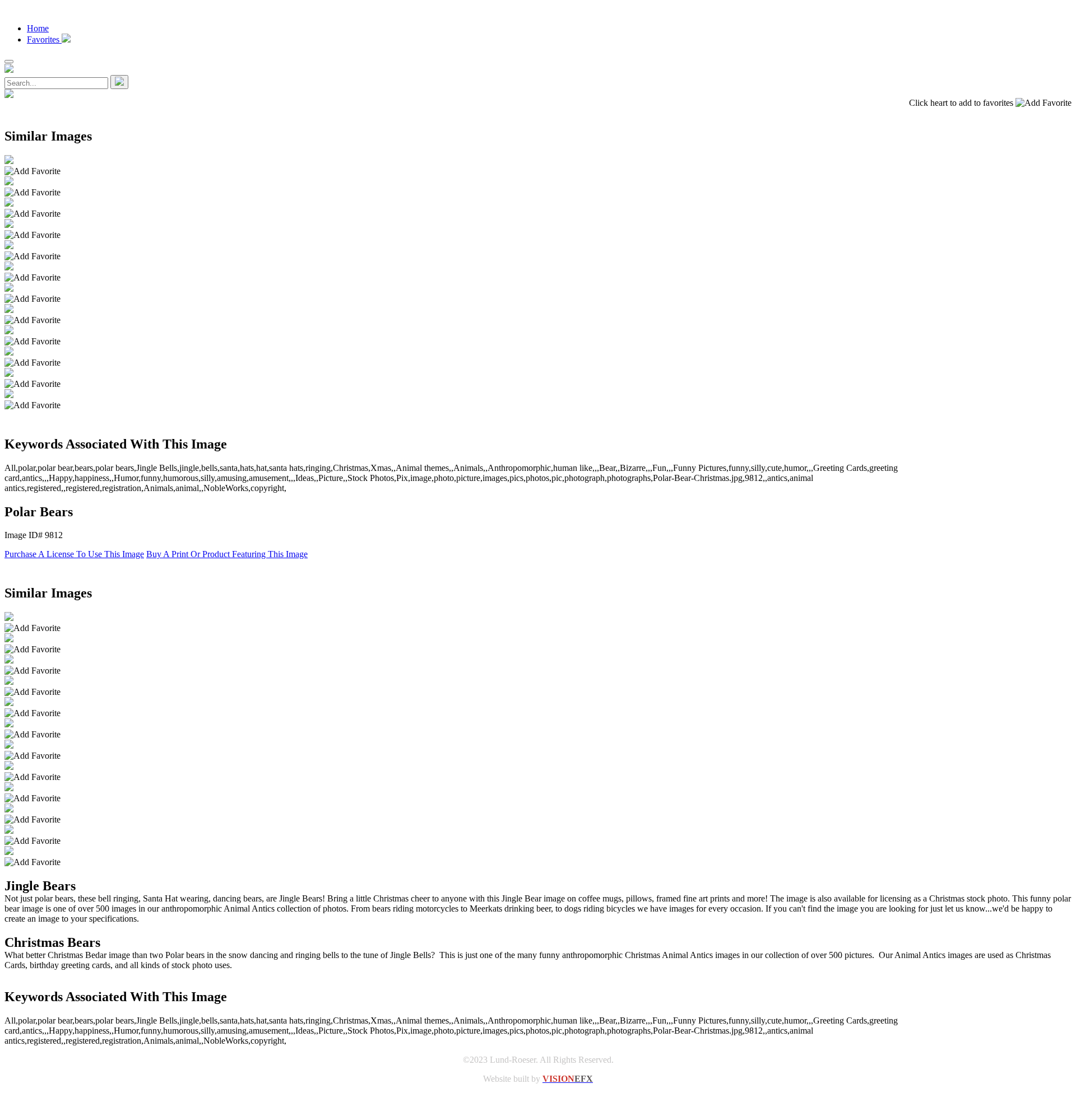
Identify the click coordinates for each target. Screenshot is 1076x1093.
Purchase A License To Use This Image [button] (74, 554)
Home (38, 28)
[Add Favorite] (32, 171)
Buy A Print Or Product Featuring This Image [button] (227, 554)
